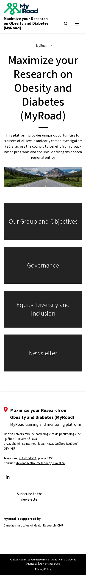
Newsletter (43, 353)
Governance (43, 265)
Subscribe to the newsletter (30, 496)
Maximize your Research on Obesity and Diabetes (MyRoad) (26, 23)
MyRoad (41, 45)
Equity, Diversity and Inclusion (43, 309)
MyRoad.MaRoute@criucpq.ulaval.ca (40, 463)
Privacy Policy (43, 569)
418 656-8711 (27, 458)
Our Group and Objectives (43, 221)
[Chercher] (65, 23)
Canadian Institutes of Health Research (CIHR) (34, 525)
